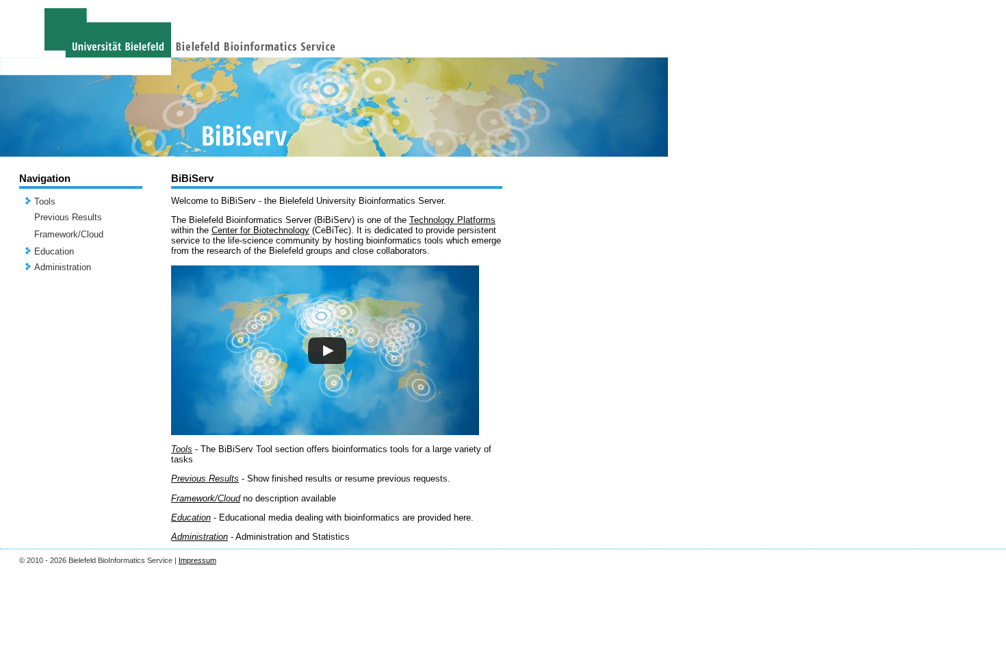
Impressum (197, 560)
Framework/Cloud (68, 234)
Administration (62, 267)
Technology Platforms (452, 220)
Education (54, 251)
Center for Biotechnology (260, 230)
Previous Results (68, 217)
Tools (44, 201)
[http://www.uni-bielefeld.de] (85, 28)
